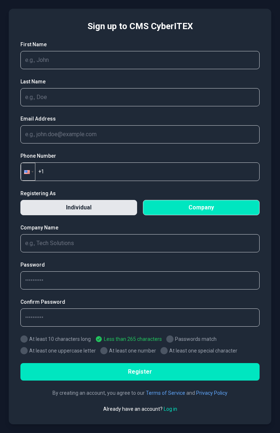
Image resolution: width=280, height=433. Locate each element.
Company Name (39, 228)
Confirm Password (42, 302)
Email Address (38, 119)
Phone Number (38, 156)
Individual (79, 207)
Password (32, 265)
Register (140, 371)
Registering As (38, 193)
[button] (28, 171)
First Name (33, 44)
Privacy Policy (212, 393)
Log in (170, 409)
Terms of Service (165, 393)
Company (201, 207)
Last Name (33, 81)
